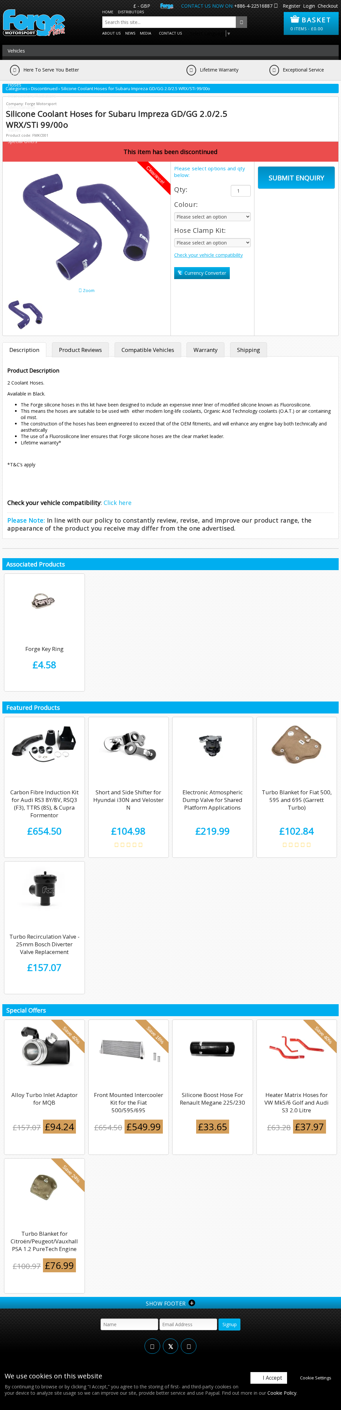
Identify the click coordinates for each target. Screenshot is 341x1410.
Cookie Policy (281, 1393)
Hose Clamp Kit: (200, 230)
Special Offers (22, 141)
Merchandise (21, 107)
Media (145, 33)
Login (309, 6)
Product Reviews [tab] (80, 350)
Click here (118, 503)
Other (14, 118)
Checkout (328, 6)
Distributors (131, 11)
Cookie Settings (315, 1378)
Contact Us (170, 33)
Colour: (186, 204)
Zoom (88, 290)
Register (291, 6)
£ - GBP (141, 6)
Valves (14, 130)
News (130, 33)
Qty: (180, 189)
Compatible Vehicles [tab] (148, 350)
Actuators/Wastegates (32, 62)
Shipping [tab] (248, 350)
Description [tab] (24, 350)
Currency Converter (204, 273)
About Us (111, 33)
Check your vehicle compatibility (208, 255)
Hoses (14, 84)
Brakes (15, 73)
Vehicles (16, 51)
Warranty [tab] (205, 350)
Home (107, 11)
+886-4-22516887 (253, 6)
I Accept (272, 1377)
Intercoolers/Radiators (32, 96)
